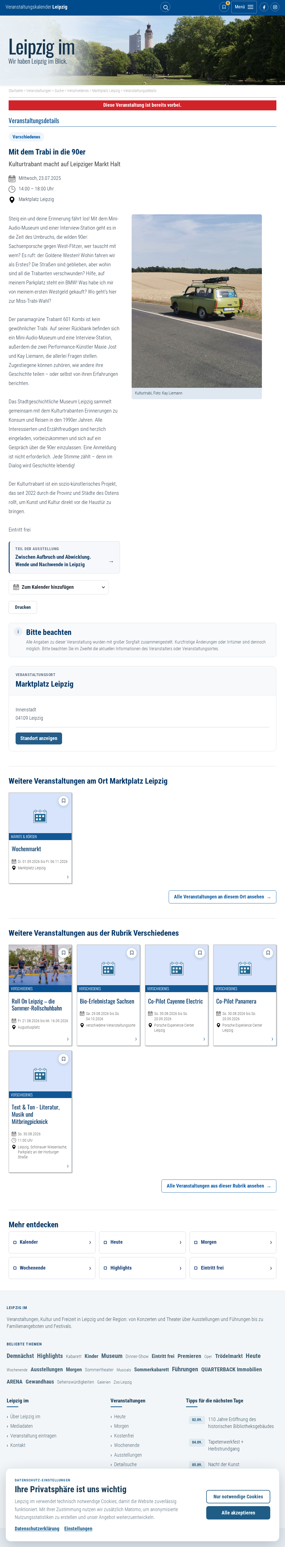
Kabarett (74, 1356)
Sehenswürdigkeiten (75, 1382)
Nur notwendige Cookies (238, 1496)
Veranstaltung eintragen (33, 1436)
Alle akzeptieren (238, 1513)
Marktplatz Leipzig (106, 90)
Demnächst (20, 1355)
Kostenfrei (124, 1436)
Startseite (16, 90)
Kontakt (17, 1445)
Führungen (185, 1369)
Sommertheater (99, 1369)
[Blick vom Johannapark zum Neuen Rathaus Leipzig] (142, 50)
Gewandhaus (40, 1381)
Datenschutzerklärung (37, 1528)
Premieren (189, 1356)
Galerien (103, 1382)
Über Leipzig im (25, 1416)
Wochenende (17, 1369)
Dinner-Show (137, 1356)
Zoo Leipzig (123, 1382)
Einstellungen (78, 1528)
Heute (253, 1355)
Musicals (124, 1369)
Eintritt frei (163, 1356)
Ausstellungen (47, 1369)
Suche (59, 90)
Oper (208, 1356)
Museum (111, 1355)
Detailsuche (125, 1464)
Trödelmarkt (229, 1356)
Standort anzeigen (38, 738)
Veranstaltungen (38, 90)
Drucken (23, 607)
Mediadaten (21, 1426)
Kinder (91, 1356)
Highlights (50, 1355)
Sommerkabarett (151, 1369)
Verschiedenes (78, 90)
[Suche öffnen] (165, 7)
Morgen (74, 1369)
